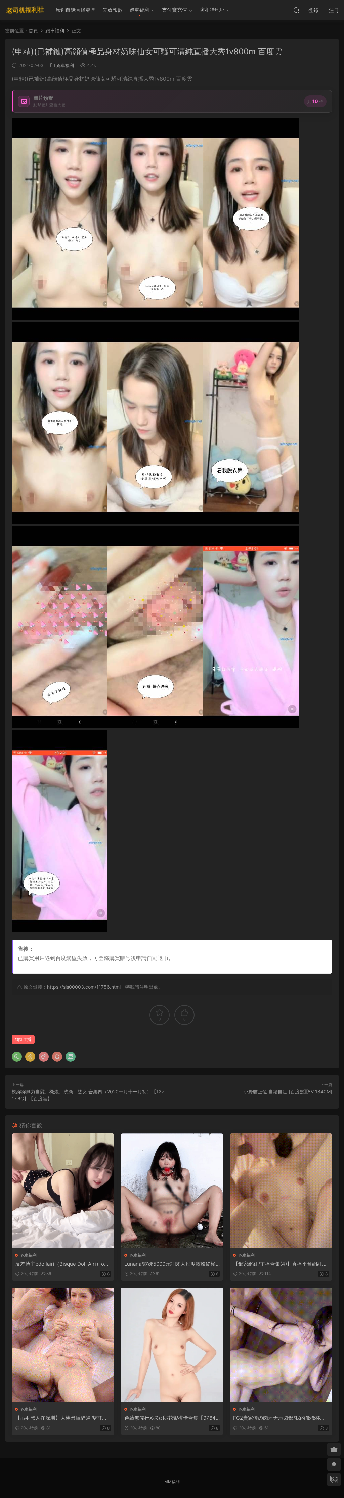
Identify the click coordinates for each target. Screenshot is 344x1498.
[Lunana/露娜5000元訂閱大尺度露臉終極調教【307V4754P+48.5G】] (172, 1190)
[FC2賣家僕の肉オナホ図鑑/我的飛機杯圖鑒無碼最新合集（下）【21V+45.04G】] (281, 1345)
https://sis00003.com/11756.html (84, 987)
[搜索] (296, 10)
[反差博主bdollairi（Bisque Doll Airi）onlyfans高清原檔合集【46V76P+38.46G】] (63, 1190)
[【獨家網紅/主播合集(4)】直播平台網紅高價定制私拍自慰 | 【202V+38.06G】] (281, 1190)
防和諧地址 (212, 10)
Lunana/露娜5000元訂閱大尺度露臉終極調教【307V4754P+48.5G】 (170, 1264)
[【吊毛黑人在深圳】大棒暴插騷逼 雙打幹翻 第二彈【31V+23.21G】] (63, 1345)
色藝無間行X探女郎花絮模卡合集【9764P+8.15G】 (171, 1418)
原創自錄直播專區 (75, 10)
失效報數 (112, 10)
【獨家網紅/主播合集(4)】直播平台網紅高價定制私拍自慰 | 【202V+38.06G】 (280, 1264)
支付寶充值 (174, 10)
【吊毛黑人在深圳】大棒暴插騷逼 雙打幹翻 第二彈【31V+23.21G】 (61, 1418)
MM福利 (172, 1481)
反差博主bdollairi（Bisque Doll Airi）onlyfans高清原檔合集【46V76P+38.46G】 (62, 1264)
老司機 (25, 10)
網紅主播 (23, 1039)
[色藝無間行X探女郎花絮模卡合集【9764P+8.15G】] (172, 1345)
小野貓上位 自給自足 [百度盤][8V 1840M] (288, 1091)
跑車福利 (139, 10)
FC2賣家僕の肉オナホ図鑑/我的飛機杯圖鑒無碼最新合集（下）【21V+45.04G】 (279, 1418)
